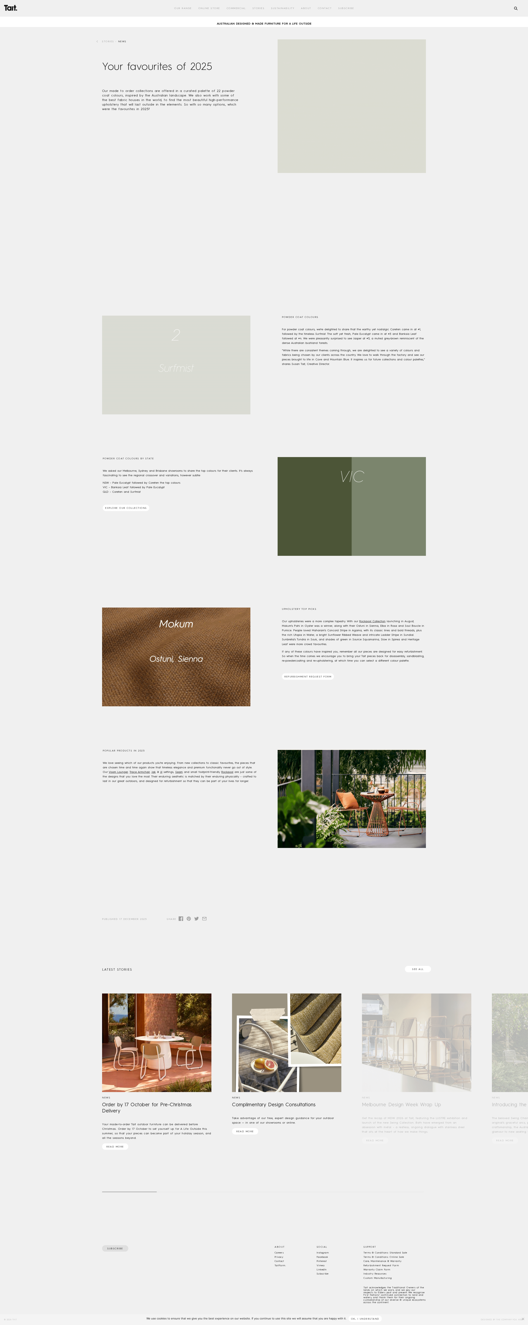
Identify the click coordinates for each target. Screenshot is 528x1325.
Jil (161, 772)
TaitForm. (280, 1265)
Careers (279, 1252)
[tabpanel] (264, 22)
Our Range (183, 8)
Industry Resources (374, 1273)
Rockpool (227, 772)
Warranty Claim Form (376, 1269)
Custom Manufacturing (377, 1278)
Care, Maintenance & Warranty (382, 1261)
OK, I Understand (365, 1318)
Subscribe (346, 8)
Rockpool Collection (372, 621)
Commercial (236, 8)
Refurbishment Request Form (381, 1265)
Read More (115, 1146)
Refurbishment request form (307, 676)
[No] (523, 1319)
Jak (153, 772)
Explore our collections (126, 508)
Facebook (322, 1257)
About (306, 8)
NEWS (122, 41)
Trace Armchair (140, 772)
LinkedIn (322, 1269)
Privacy (279, 1257)
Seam (179, 772)
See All (418, 969)
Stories (258, 8)
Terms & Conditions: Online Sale (383, 1257)
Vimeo (320, 1265)
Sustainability (282, 8)
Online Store (209, 8)
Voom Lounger (118, 772)
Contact (325, 8)
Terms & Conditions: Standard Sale (385, 1252)
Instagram (323, 1252)
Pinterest (322, 1261)
